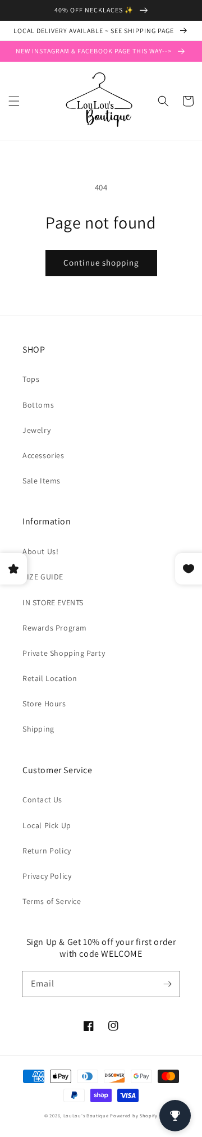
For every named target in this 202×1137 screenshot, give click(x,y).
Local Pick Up (46, 825)
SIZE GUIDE (42, 577)
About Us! (40, 551)
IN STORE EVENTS (53, 602)
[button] (14, 101)
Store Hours (44, 703)
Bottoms (38, 405)
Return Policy (46, 851)
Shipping (38, 729)
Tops (30, 379)
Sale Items (41, 481)
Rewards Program (54, 628)
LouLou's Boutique (86, 1115)
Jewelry (36, 430)
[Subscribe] (167, 983)
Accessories (43, 455)
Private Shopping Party (63, 653)
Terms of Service (51, 901)
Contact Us (42, 799)
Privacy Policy (46, 876)
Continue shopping (101, 262)
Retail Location (49, 678)
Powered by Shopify (134, 1115)
